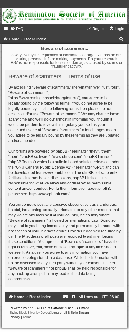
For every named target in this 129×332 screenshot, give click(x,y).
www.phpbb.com (58, 172)
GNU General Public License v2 (43, 167)
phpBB (33, 307)
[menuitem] (16, 29)
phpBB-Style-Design (74, 312)
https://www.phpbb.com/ (49, 194)
